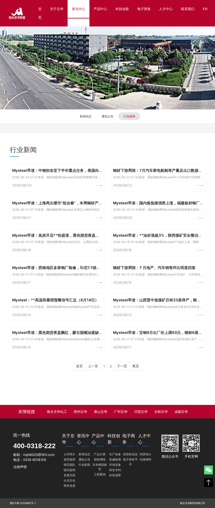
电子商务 (144, 9)
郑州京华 (80, 412)
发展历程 (69, 475)
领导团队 (69, 464)
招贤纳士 (145, 454)
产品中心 (100, 9)
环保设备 (115, 464)
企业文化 (69, 480)
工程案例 (100, 474)
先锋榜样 (145, 459)
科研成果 (115, 475)
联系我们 (187, 9)
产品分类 (100, 454)
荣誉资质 (69, 485)
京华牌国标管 (99, 467)
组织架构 (69, 470)
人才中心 (166, 9)
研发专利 (115, 470)
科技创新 (122, 9)
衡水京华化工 (57, 412)
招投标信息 (130, 454)
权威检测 (115, 459)
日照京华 (141, 412)
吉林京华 (161, 412)
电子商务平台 (130, 462)
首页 (42, 13)
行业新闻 (129, 116)
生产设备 (115, 454)
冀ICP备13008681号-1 (23, 503)
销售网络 (100, 459)
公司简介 (69, 454)
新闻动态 (86, 116)
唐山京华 (100, 412)
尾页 (135, 366)
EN (205, 9)
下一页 (122, 366)
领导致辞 (69, 459)
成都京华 (181, 412)
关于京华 (56, 9)
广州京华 (120, 412)
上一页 (93, 366)
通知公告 (107, 116)
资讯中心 (78, 9)
